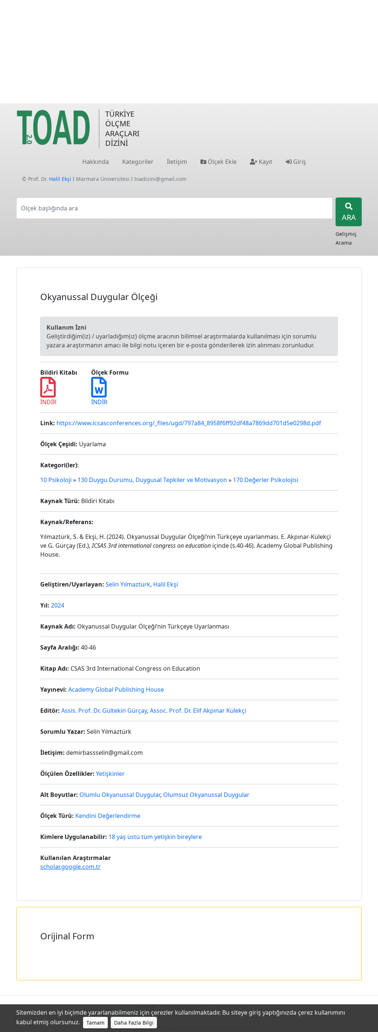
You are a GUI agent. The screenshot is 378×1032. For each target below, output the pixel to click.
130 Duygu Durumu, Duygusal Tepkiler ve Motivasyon (152, 480)
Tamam (95, 1022)
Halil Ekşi (60, 178)
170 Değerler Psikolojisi (265, 480)
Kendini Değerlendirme (107, 816)
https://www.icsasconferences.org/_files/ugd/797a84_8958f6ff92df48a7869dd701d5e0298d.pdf (188, 423)
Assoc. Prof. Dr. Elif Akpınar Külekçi (198, 710)
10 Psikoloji (56, 480)
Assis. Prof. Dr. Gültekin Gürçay (104, 710)
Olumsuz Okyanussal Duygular (206, 795)
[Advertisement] (189, 51)
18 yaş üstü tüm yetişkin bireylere (155, 837)
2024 (57, 605)
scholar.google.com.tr (70, 867)
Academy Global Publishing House (116, 689)
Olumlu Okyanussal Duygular (119, 795)
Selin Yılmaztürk (128, 584)
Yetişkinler (110, 774)
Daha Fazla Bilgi (134, 1022)
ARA (349, 217)
